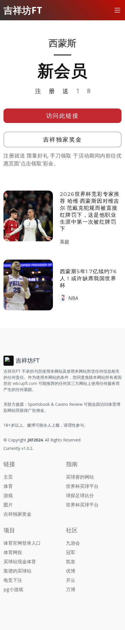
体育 (8, 486)
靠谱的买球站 (17, 571)
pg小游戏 (13, 589)
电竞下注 (12, 580)
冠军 (70, 552)
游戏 (8, 495)
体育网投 (12, 552)
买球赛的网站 (80, 477)
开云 (70, 580)
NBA (73, 298)
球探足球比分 (80, 495)
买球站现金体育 (19, 561)
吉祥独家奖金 (62, 139)
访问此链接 (62, 116)
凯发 (70, 561)
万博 (70, 589)
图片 (8, 505)
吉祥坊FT (22, 10)
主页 (8, 477)
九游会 (73, 543)
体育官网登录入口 (22, 543)
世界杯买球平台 (82, 486)
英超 (64, 241)
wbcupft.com (25, 383)
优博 (70, 571)
